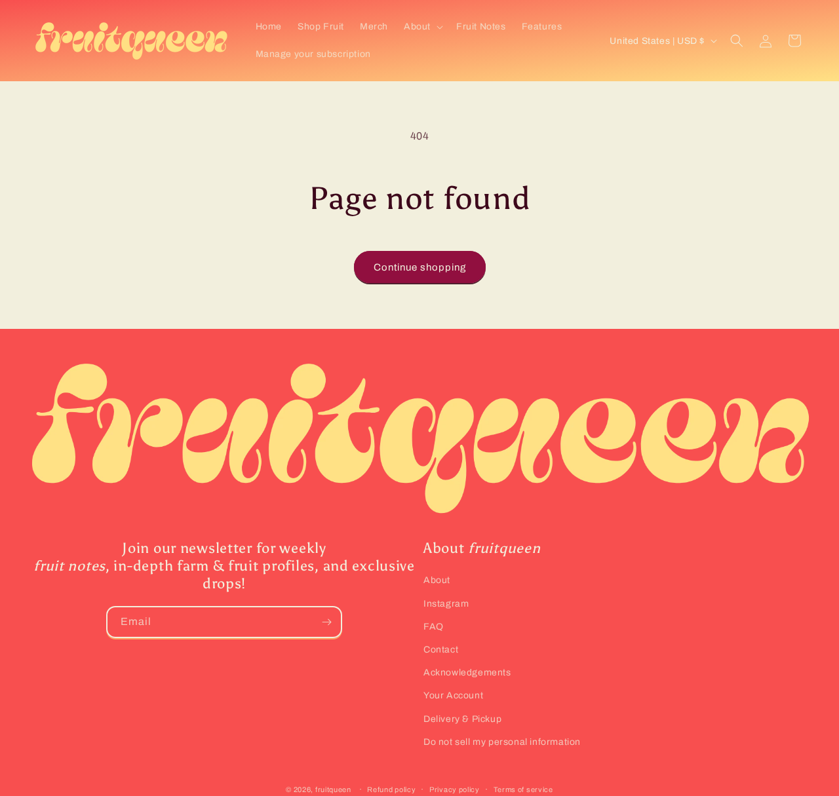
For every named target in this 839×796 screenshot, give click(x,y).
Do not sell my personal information (502, 742)
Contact (440, 649)
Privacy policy (454, 789)
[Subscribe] (326, 622)
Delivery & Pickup (462, 719)
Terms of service (523, 789)
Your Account (453, 695)
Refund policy (391, 789)
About (436, 580)
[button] (422, 27)
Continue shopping (420, 267)
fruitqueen (333, 789)
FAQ (433, 627)
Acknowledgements (467, 672)
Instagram (446, 604)
